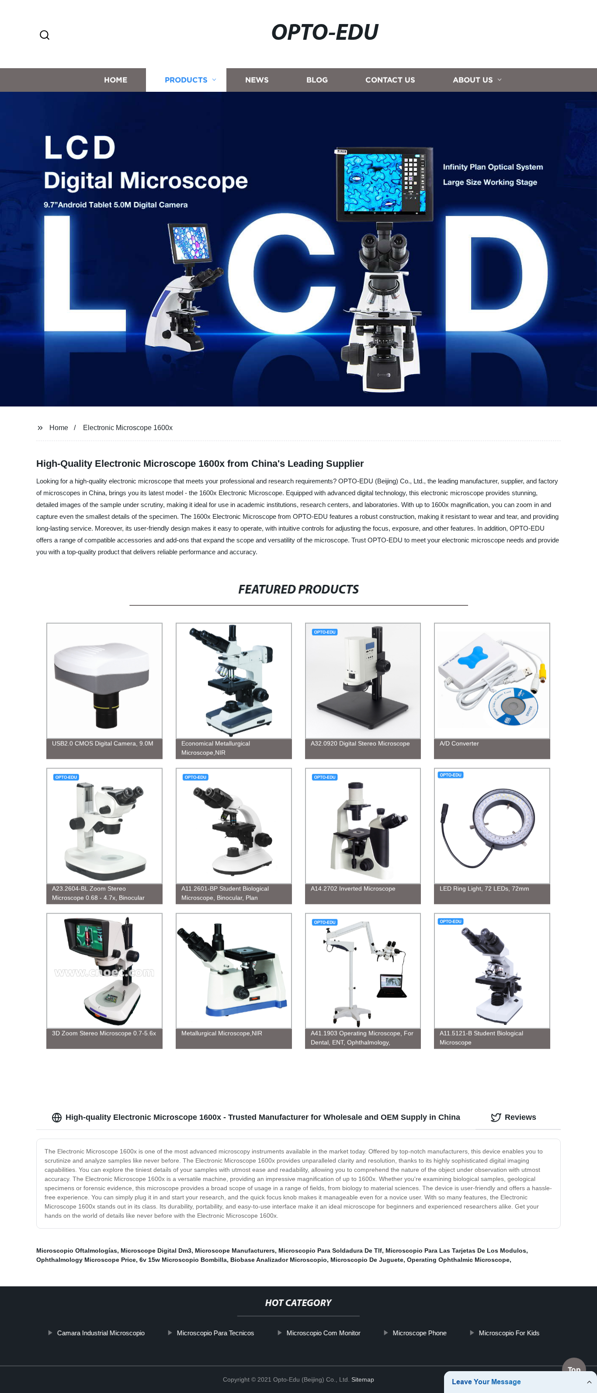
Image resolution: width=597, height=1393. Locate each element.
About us (473, 80)
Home (115, 80)
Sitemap (362, 1379)
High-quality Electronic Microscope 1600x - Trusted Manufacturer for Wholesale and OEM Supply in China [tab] (263, 1117)
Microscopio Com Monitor (324, 1333)
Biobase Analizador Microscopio (278, 1259)
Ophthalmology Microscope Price (86, 1259)
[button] (44, 35)
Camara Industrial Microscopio (101, 1333)
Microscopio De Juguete (366, 1259)
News (257, 80)
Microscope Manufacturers (235, 1250)
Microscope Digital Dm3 (156, 1250)
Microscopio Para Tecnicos (215, 1333)
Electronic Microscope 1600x (128, 427)
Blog (317, 80)
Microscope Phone (420, 1333)
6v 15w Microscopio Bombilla (183, 1259)
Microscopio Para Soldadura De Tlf (330, 1250)
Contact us (390, 80)
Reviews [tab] (520, 1117)
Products (186, 80)
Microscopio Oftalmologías (76, 1250)
